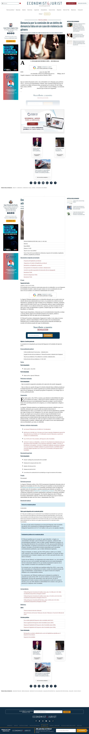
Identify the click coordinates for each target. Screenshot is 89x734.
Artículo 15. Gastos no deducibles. (32, 442)
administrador (17, 691)
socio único (78, 691)
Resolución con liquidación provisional (33, 265)
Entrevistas (29, 9)
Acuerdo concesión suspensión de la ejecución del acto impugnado (39, 270)
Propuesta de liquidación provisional (32, 260)
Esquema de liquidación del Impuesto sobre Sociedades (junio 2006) (40, 625)
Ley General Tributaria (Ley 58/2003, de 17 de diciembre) (37, 429)
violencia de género (42, 187)
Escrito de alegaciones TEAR (30, 274)
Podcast (40, 13)
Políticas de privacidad (35, 725)
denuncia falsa (28, 187)
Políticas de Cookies (23, 725)
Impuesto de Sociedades (36, 691)
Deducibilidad (25, 691)
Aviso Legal (79, 725)
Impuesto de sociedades (29, 637)
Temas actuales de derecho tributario (32, 610)
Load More (44, 697)
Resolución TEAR (28, 272)
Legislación (36, 9)
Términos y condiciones (54, 725)
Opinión (24, 9)
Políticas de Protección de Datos (68, 725)
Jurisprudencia (44, 9)
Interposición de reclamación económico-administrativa (37, 267)
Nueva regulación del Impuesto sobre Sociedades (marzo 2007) (38, 622)
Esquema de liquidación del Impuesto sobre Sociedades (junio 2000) (40, 627)
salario (72, 691)
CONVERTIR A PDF (11, 41)
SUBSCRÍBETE (71, 3)
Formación (80, 9)
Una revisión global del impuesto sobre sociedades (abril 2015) (38, 620)
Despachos (59, 9)
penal (34, 187)
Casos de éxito (52, 9)
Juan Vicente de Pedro (11, 205)
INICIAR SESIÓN (82, 3)
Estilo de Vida (66, 9)
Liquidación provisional (62, 691)
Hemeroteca (73, 9)
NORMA (55, 443)
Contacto (16, 725)
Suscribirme (82, 730)
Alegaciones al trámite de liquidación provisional (35, 263)
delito (15, 187)
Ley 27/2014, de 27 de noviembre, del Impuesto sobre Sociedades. (39, 438)
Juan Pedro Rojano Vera (11, 28)
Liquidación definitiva (49, 691)
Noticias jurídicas (10, 9)
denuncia (20, 187)
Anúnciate (44, 725)
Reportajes (18, 9)
